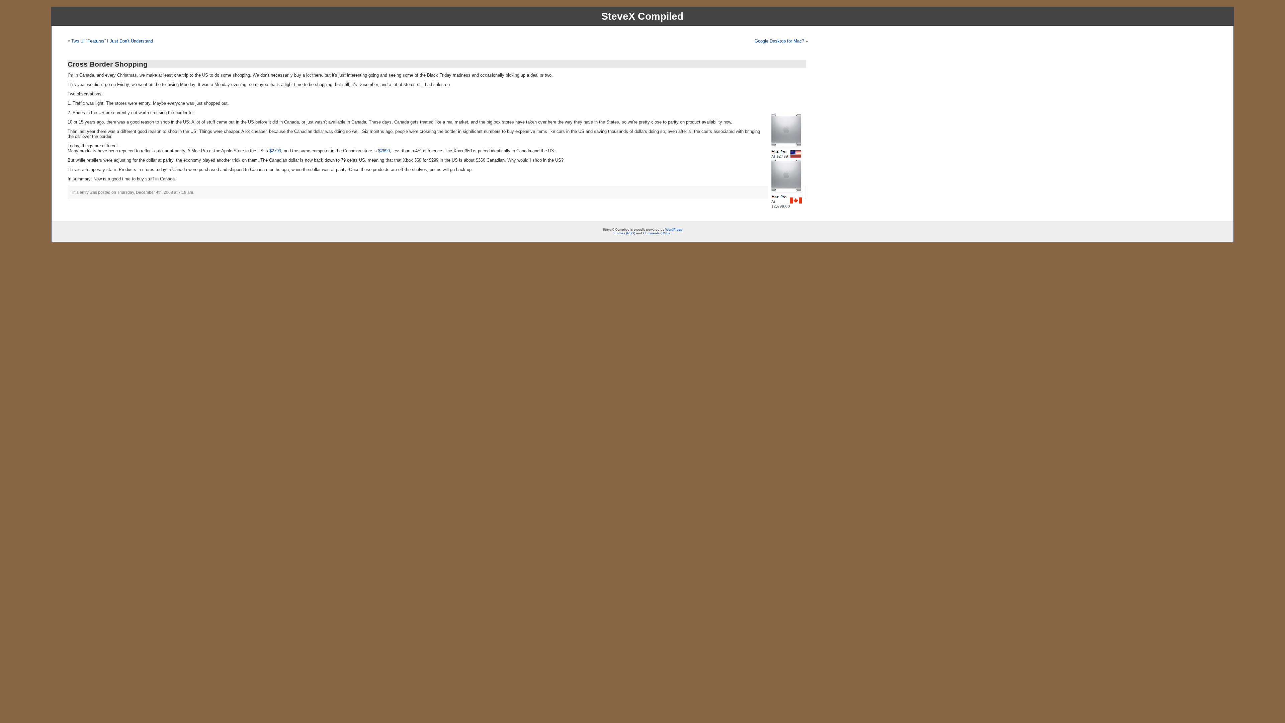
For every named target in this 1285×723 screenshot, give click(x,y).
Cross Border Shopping (108, 64)
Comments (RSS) (656, 233)
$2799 (275, 150)
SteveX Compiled (642, 16)
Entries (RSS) (624, 233)
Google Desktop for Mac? (779, 41)
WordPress (673, 229)
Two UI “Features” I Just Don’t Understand (112, 41)
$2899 (384, 150)
